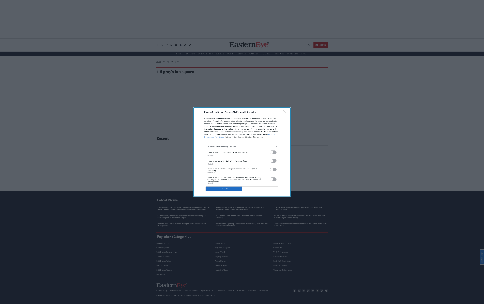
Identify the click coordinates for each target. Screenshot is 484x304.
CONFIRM (224, 189)
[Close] (285, 112)
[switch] (273, 152)
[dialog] (242, 152)
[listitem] (242, 146)
